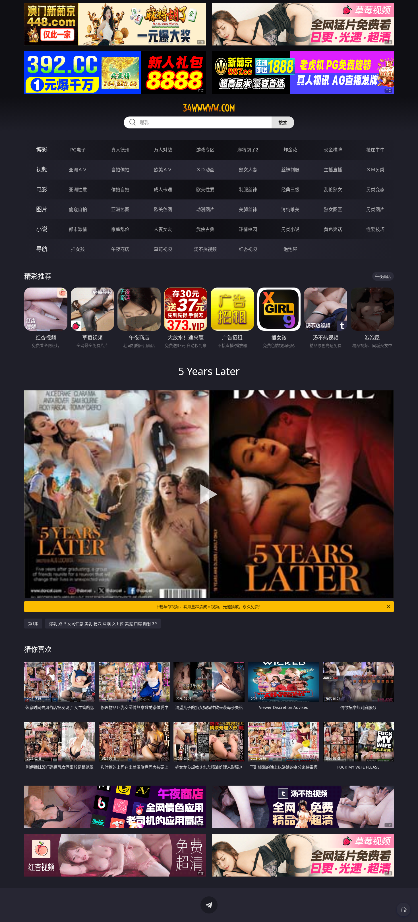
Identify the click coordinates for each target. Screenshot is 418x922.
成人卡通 (163, 189)
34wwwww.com (209, 108)
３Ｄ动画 (205, 169)
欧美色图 (163, 209)
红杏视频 (248, 249)
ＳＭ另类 (375, 169)
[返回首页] (403, 909)
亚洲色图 (120, 209)
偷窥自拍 (78, 209)
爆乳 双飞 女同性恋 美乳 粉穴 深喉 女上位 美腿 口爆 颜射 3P (103, 623)
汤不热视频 (205, 249)
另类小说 (290, 229)
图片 (41, 209)
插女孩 (78, 249)
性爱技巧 (375, 229)
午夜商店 (120, 249)
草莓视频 (163, 249)
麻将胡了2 (247, 150)
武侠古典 (205, 229)
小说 (41, 229)
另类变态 (375, 189)
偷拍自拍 (120, 189)
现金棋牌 (333, 150)
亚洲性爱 (78, 189)
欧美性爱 (205, 189)
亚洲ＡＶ (78, 169)
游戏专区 (205, 150)
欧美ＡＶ (163, 169)
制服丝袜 (248, 189)
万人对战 (163, 150)
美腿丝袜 (248, 209)
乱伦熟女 (333, 189)
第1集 (33, 623)
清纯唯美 (290, 209)
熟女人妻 (248, 169)
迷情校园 (248, 229)
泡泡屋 (290, 249)
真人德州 (120, 150)
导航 (41, 249)
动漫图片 (205, 209)
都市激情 (78, 229)
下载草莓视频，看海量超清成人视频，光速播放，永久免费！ (209, 606)
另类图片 (375, 209)
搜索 (282, 122)
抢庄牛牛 (375, 150)
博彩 (41, 149)
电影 (41, 189)
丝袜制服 (290, 169)
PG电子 (78, 150)
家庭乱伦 (120, 229)
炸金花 (290, 150)
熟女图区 (333, 209)
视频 (41, 169)
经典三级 (290, 189)
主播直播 (333, 169)
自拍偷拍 (120, 169)
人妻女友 (163, 229)
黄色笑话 (333, 229)
